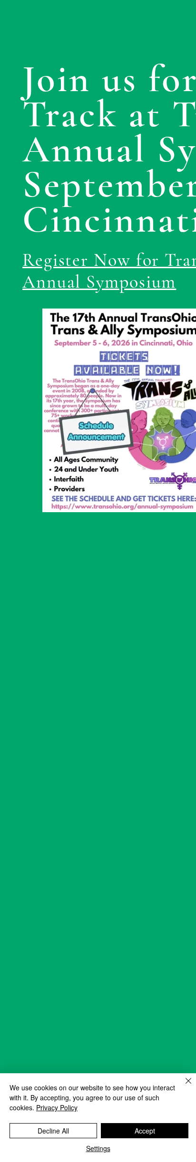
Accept (145, 1130)
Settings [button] (98, 1148)
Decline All (53, 1130)
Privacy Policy (57, 1107)
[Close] (182, 1086)
